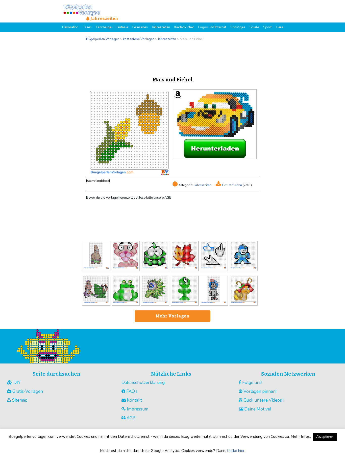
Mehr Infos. (301, 436)
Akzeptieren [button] (325, 437)
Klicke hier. (236, 450)
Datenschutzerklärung (143, 382)
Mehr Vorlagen (172, 316)
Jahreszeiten (202, 185)
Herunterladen (231, 185)
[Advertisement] (172, 57)
